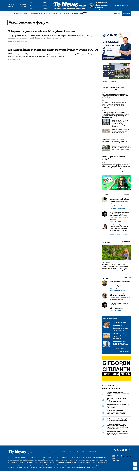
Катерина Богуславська (119, 234)
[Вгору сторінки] (135, 464)
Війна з (80, 13)
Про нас (51, 452)
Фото (55, 13)
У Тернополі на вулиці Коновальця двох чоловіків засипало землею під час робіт (118, 433)
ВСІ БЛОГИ (127, 277)
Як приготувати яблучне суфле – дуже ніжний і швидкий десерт (120, 131)
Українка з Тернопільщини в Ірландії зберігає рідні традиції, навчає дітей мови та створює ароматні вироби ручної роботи (115, 267)
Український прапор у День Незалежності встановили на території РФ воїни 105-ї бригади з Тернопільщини (118, 426)
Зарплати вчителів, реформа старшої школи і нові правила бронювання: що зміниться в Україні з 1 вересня (116, 166)
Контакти (61, 452)
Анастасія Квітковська (118, 208)
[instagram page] (127, 6)
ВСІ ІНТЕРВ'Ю (126, 242)
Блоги (49, 13)
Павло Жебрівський (117, 290)
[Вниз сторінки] (135, 468)
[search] (10, 13)
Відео (62, 13)
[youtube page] (122, 6)
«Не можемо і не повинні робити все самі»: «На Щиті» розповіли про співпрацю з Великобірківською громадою (114, 105)
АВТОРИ (117, 13)
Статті (42, 13)
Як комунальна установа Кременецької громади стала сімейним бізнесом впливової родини (116, 413)
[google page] (115, 6)
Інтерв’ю (34, 13)
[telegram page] (125, 6)
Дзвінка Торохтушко (117, 299)
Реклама (92, 452)
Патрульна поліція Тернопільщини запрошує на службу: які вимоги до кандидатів (101, 6)
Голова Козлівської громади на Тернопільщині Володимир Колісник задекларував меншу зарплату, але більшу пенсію (115, 115)
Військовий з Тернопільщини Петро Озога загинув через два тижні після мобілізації (117, 400)
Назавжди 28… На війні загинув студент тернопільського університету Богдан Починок (120, 123)
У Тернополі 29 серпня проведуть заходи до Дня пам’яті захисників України (114, 158)
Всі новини (126, 172)
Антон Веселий (115, 221)
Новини (17, 13)
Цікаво (69, 13)
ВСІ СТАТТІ (127, 194)
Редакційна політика (77, 452)
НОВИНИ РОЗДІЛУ (125, 351)
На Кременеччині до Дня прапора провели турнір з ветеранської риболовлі (121, 147)
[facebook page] (118, 6)
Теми (24, 13)
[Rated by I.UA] (126, 456)
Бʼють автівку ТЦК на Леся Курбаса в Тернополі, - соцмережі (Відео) (118, 394)
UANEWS (126, 13)
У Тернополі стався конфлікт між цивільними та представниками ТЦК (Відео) (118, 406)
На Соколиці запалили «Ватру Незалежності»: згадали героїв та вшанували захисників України (114, 141)
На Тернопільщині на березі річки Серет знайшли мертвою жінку (118, 419)
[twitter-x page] (120, 6)
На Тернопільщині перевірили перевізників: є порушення (113, 88)
